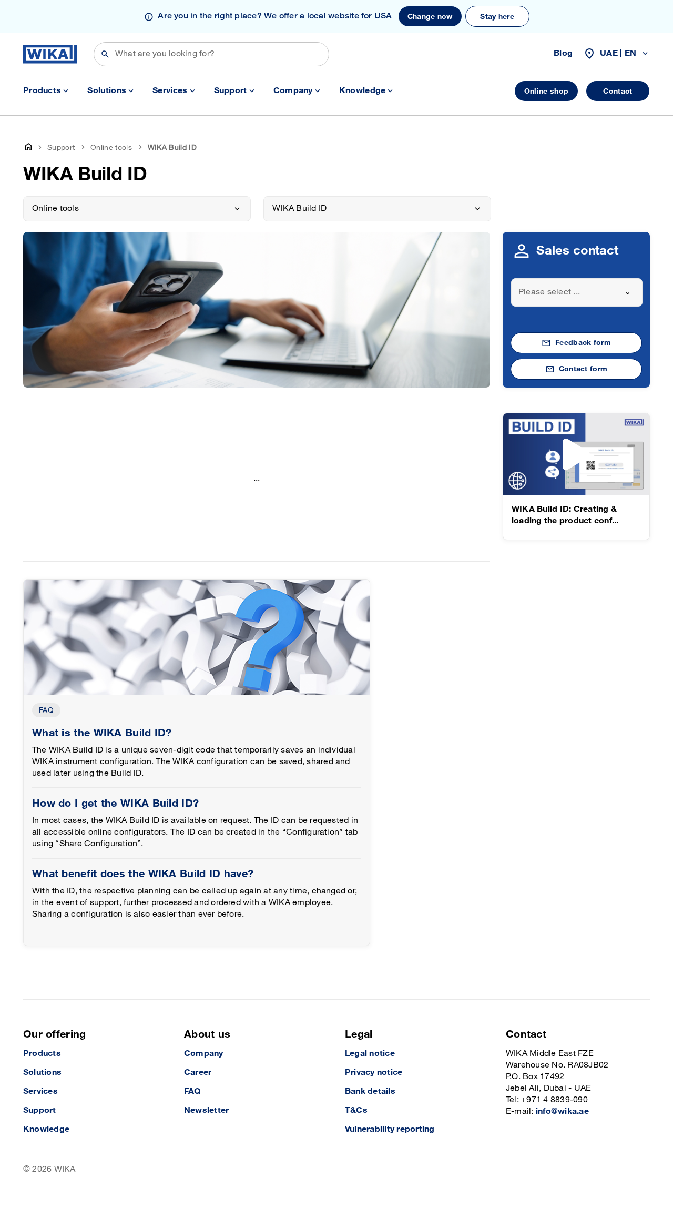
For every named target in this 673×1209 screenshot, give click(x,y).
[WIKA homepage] (50, 54)
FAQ (46, 710)
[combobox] (577, 292)
